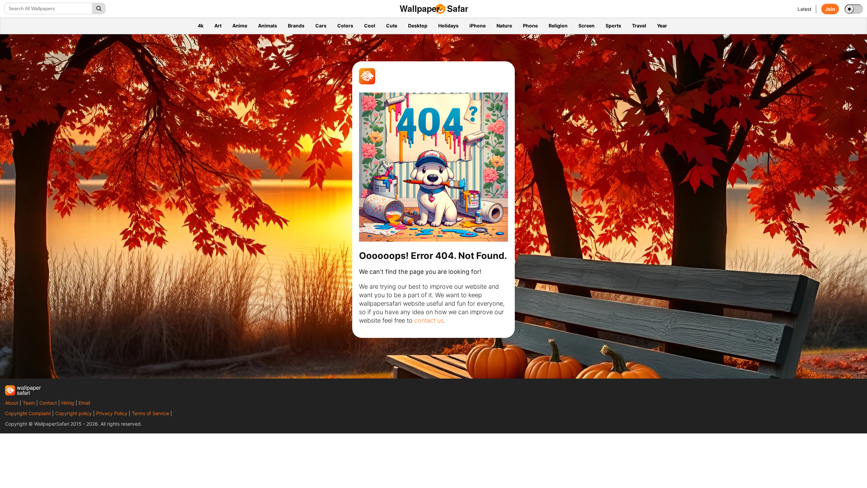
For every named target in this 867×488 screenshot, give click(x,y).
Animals (267, 25)
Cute (391, 25)
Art (217, 25)
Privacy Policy (111, 413)
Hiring (67, 403)
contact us (429, 320)
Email (84, 403)
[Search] (99, 8)
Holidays (448, 25)
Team (29, 403)
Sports (613, 25)
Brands (296, 25)
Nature (504, 25)
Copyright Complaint (28, 413)
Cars (320, 25)
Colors (345, 25)
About (11, 403)
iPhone (477, 25)
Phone (530, 25)
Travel (639, 25)
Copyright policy (73, 413)
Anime (239, 25)
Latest (804, 9)
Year (662, 25)
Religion (558, 25)
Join (830, 9)
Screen (586, 25)
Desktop (417, 25)
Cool (369, 25)
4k (201, 25)
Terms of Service (150, 413)
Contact (48, 403)
